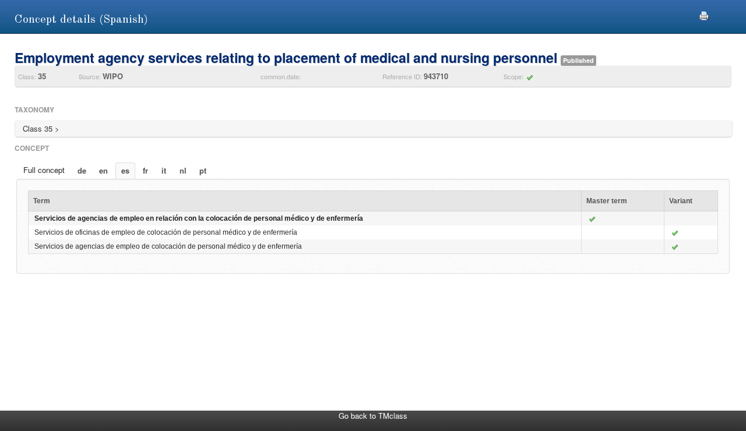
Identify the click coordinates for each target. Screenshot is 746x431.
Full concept (44, 169)
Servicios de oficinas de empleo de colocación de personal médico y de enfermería (165, 232)
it (163, 170)
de (82, 170)
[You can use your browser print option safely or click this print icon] (704, 14)
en (103, 170)
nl (183, 170)
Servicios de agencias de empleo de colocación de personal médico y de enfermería (168, 246)
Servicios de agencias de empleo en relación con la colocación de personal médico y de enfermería (198, 218)
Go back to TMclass (373, 415)
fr (145, 170)
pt (202, 170)
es (125, 170)
